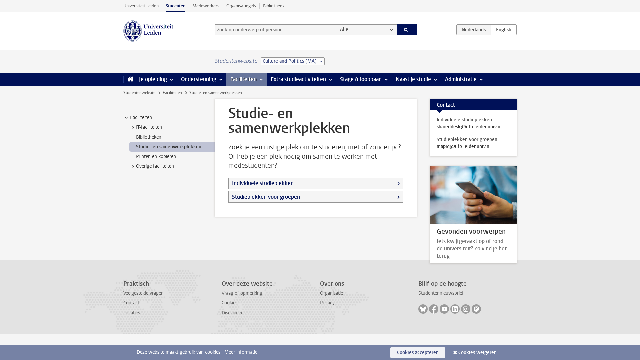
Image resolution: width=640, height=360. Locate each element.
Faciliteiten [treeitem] (141, 117)
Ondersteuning (198, 79)
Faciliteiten (243, 79)
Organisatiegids (241, 6)
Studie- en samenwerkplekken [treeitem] (168, 147)
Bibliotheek (274, 6)
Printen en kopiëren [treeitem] (156, 156)
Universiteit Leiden (141, 6)
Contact (131, 303)
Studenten (175, 6)
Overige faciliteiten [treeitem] (155, 166)
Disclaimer (232, 313)
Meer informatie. (241, 352)
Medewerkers (205, 6)
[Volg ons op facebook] (433, 309)
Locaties (131, 313)
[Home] (129, 79)
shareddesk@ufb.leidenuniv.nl (469, 127)
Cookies (229, 303)
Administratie (461, 79)
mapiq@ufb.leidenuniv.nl (464, 147)
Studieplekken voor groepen (266, 196)
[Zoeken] (407, 29)
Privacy (327, 303)
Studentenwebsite (139, 92)
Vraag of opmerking (242, 293)
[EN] (504, 29)
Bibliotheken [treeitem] (148, 137)
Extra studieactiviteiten (298, 79)
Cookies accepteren (418, 352)
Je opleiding (153, 79)
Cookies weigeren (477, 352)
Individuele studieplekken (263, 183)
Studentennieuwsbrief (441, 293)
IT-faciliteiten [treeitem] (149, 127)
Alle (344, 29)
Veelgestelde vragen (143, 293)
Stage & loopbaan (361, 79)
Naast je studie (413, 79)
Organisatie (331, 293)
